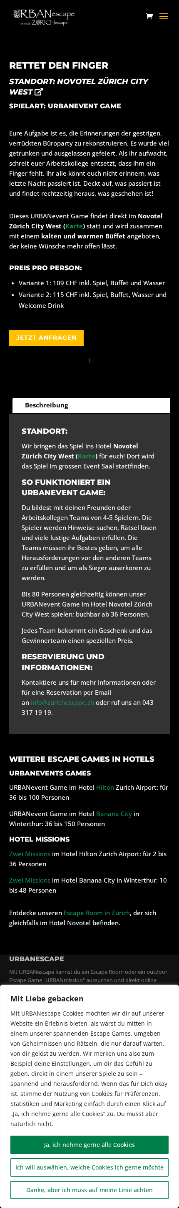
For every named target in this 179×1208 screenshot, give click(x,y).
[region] (89, 1096)
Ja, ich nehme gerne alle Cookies (89, 1145)
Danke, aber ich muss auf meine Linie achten (89, 1190)
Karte (74, 226)
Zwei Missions (29, 854)
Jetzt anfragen (46, 337)
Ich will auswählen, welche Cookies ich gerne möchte (89, 1167)
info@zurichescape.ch (62, 702)
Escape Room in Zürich (97, 913)
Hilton (105, 787)
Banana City (114, 813)
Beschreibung (46, 405)
